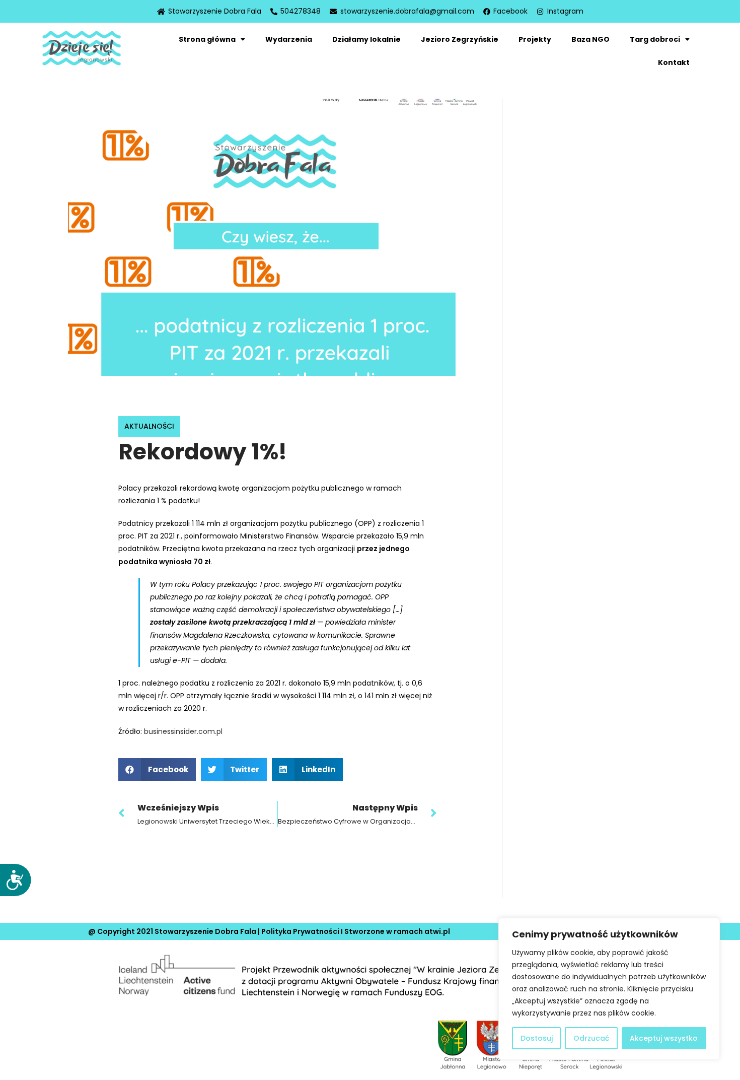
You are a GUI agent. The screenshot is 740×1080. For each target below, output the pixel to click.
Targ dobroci (655, 39)
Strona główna (207, 39)
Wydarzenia (288, 39)
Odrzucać (591, 1038)
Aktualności (149, 426)
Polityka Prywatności (300, 931)
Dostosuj (537, 1038)
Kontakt (674, 62)
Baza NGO (590, 39)
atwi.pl (437, 931)
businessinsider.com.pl (183, 731)
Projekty (535, 39)
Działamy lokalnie (366, 39)
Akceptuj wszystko (664, 1038)
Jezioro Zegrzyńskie (459, 39)
